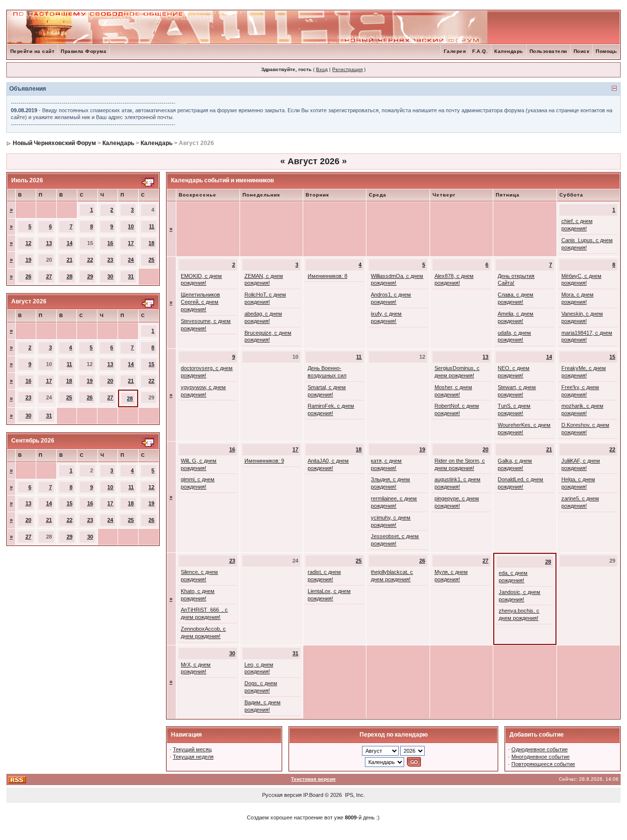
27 (49, 276)
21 (69, 260)
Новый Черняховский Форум (54, 143)
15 (151, 364)
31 (131, 276)
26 (28, 276)
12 (28, 243)
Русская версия (282, 795)
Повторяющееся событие (543, 764)
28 (69, 276)
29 (90, 276)
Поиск (582, 51)
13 (49, 243)
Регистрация (347, 69)
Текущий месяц (192, 749)
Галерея (455, 51)
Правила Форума (83, 51)
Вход (322, 69)
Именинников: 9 (264, 461)
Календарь (508, 51)
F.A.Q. (480, 51)
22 (90, 260)
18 (151, 243)
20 (110, 381)
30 (110, 276)
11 (151, 226)
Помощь (606, 51)
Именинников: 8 (327, 276)
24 (131, 260)
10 (131, 226)
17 (131, 243)
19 (28, 260)
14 (69, 243)
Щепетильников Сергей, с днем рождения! (200, 302)
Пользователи (548, 51)
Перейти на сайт (32, 51)
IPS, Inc (354, 795)
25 (151, 260)
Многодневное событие (540, 757)
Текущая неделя (193, 757)
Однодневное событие (539, 749)
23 (110, 260)
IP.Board (313, 795)
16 (110, 243)
